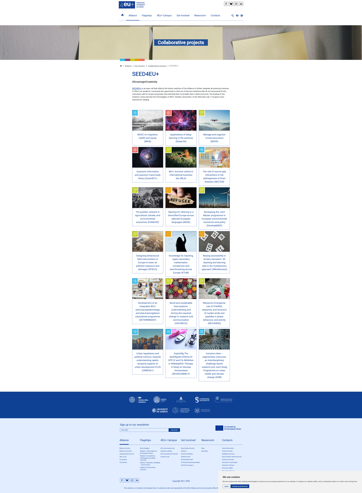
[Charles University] (138, 401)
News (203, 448)
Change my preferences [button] (240, 486)
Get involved (188, 440)
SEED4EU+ (137, 88)
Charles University (227, 451)
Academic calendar (166, 451)
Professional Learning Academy (190, 462)
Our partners (123, 462)
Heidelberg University (228, 454)
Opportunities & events (188, 448)
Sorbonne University (228, 459)
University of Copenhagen (229, 462)
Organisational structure (127, 454)
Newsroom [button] (200, 15)
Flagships (145, 440)
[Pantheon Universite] (181, 401)
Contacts (227, 440)
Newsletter (204, 451)
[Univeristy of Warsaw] (202, 412)
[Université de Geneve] (159, 412)
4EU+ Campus (169, 440)
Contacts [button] (215, 15)
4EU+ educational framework (169, 454)
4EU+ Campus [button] (164, 15)
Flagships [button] (147, 15)
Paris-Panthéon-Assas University (232, 456)
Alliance (128, 66)
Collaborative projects (157, 66)
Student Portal (165, 456)
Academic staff (185, 456)
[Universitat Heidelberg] (159, 401)
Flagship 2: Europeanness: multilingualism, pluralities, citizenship (148, 458)
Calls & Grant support (187, 465)
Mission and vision (125, 448)
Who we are (123, 456)
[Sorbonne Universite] (202, 401)
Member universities (126, 451)
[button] (232, 15)
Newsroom (207, 440)
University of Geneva (228, 465)
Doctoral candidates (187, 454)
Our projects (140, 66)
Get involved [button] (183, 15)
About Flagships (145, 448)
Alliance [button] (133, 15)
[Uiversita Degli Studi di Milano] (181, 412)
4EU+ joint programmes (168, 448)
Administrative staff (187, 459)
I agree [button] (226, 486)
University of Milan (227, 468)
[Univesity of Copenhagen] (223, 401)
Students (183, 451)
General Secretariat (228, 448)
